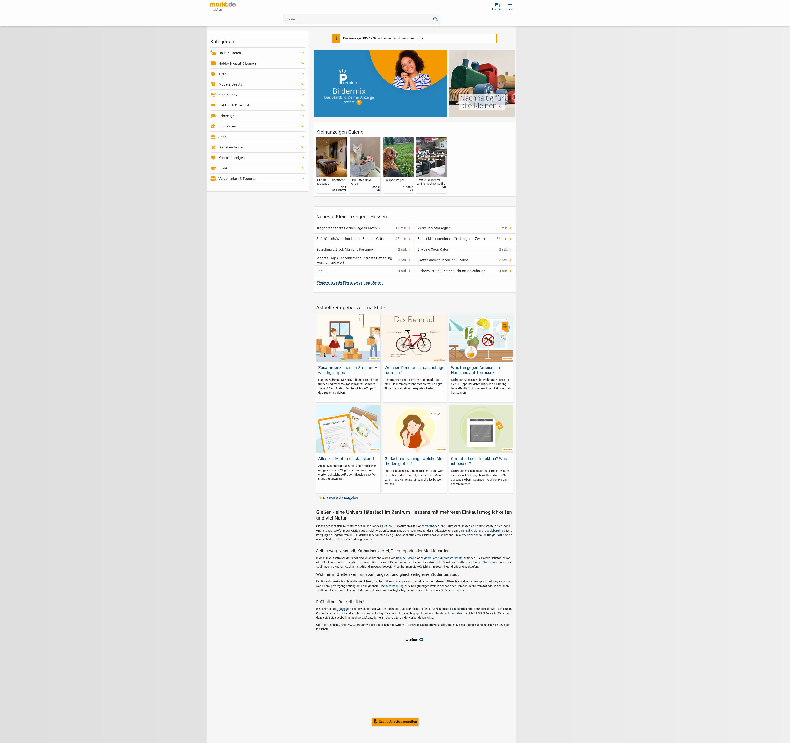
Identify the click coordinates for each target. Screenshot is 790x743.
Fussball (343, 608)
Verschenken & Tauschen (237, 179)
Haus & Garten (229, 53)
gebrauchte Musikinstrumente (443, 558)
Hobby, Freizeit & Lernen (237, 63)
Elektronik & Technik (234, 105)
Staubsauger (490, 562)
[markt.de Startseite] (223, 4)
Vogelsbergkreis (494, 530)
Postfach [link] (497, 9)
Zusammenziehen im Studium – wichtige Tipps (347, 370)
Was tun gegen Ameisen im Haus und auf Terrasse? (476, 370)
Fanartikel (457, 613)
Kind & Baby (227, 95)
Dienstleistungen (231, 147)
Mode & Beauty (230, 84)
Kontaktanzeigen (231, 158)
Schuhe (401, 558)
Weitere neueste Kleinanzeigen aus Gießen (349, 282)
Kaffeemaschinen (469, 562)
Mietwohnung (395, 586)
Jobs (222, 137)
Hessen (387, 526)
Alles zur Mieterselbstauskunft (346, 458)
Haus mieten (461, 590)
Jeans (412, 558)
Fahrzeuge (226, 116)
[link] (331, 165)
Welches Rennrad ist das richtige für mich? (414, 370)
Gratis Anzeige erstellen (398, 722)
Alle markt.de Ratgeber (340, 498)
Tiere (222, 74)
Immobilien (227, 126)
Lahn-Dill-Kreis (468, 530)
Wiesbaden (432, 526)
